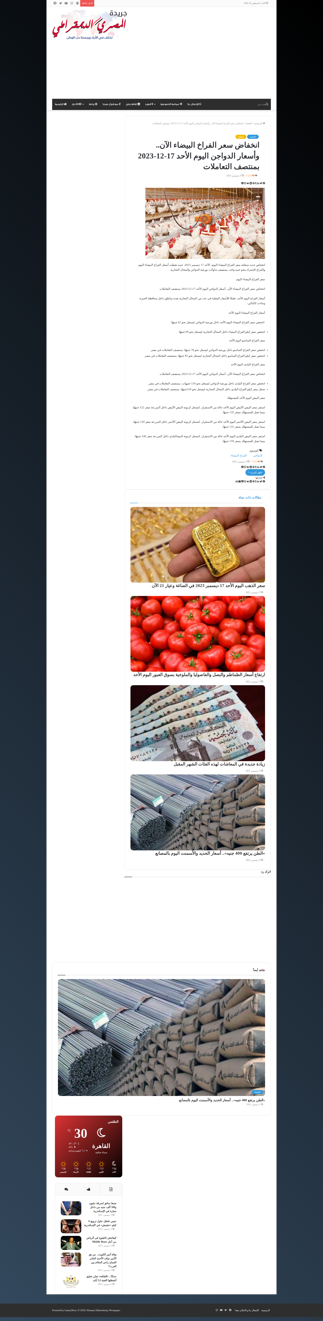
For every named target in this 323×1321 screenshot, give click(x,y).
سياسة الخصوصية (170, 104)
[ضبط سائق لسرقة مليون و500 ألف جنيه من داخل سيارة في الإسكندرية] (71, 1208)
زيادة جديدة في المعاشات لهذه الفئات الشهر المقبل (219, 764)
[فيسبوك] (263, 183)
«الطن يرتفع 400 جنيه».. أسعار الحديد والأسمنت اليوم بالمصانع (210, 853)
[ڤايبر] (311, 1319)
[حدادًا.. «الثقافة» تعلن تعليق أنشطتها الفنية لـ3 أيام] (71, 1281)
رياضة (92, 104)
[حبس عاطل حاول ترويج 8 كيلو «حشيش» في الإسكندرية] (71, 1226)
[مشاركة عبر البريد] (239, 481)
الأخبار (75, 104)
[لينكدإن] (258, 183)
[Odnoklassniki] (245, 183)
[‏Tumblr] (256, 183)
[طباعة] (237, 481)
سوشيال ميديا (111, 104)
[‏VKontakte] (247, 183)
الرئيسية (59, 104)
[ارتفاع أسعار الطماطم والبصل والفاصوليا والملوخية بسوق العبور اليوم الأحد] (197, 634)
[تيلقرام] (313, 1319)
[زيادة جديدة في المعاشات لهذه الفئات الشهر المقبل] (197, 723)
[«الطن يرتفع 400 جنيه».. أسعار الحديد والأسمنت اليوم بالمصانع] (197, 812)
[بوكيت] (242, 183)
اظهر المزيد (256, 472)
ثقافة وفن (132, 104)
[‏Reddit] (250, 183)
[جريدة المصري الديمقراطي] (89, 25)
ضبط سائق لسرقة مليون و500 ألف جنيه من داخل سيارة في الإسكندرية (102, 1207)
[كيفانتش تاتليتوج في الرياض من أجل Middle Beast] (71, 1243)
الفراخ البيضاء (239, 455)
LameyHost (70, 1310)
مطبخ (241, 136)
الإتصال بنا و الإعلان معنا (247, 1310)
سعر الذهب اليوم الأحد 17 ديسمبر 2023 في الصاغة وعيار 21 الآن (208, 585)
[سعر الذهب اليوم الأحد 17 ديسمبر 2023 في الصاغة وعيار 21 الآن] (197, 545)
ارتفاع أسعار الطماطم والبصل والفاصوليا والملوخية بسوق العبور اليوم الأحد (199, 674)
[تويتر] (260, 183)
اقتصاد (248, 123)
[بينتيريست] (253, 183)
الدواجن (257, 455)
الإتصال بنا (193, 104)
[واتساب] (316, 1319)
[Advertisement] (161, 71)
